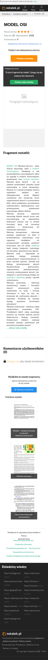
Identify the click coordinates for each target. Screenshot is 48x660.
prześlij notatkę (24, 390)
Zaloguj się (13, 361)
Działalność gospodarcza (17, 548)
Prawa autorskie (8, 645)
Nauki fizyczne (30, 585)
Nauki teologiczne (12, 618)
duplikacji (35, 246)
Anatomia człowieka (23, 544)
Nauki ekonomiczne (13, 581)
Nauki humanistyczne (34, 590)
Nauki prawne (10, 606)
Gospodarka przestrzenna (23, 552)
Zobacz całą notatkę (24, 82)
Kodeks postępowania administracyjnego (23, 556)
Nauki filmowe (30, 581)
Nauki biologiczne (12, 573)
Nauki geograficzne (12, 590)
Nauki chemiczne (31, 573)
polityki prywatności (10, 641)
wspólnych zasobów (15, 277)
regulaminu (39, 638)
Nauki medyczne (31, 598)
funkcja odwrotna (31, 179)
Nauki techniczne (32, 610)
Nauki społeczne (11, 610)
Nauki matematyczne (13, 598)
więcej (34, 1)
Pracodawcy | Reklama (25, 645)
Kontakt (14, 648)
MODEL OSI (12, 166)
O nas (36, 645)
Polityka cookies (25, 641)
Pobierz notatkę (25, 58)
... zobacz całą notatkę (17, 328)
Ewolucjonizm (34, 548)
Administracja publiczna (23, 540)
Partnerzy (7, 648)
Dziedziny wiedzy (14, 567)
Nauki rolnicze (30, 606)
